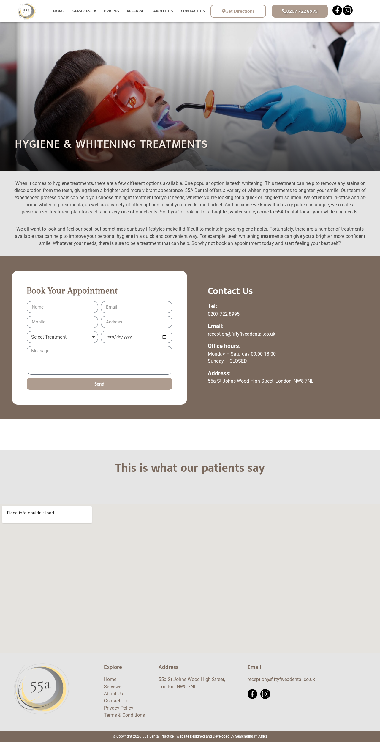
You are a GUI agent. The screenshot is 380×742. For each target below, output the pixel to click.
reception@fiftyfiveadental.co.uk (241, 334)
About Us (163, 11)
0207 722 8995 (224, 314)
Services (81, 11)
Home (59, 11)
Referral (136, 11)
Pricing (111, 11)
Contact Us (193, 11)
